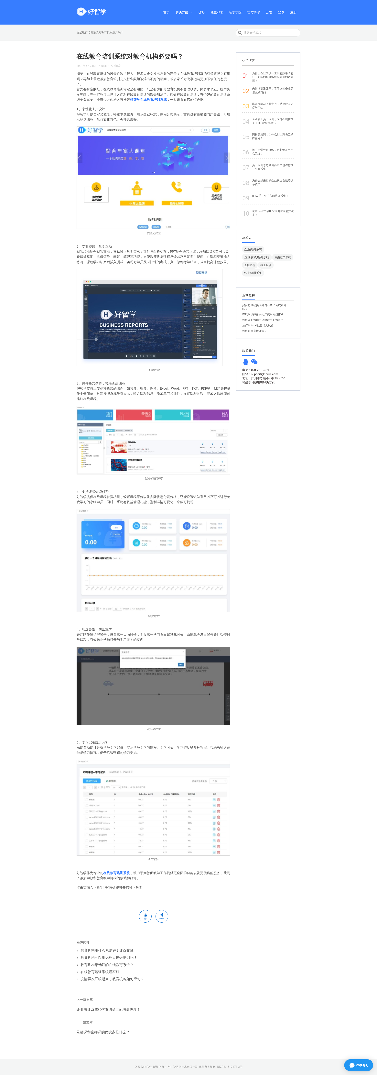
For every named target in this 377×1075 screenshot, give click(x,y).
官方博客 (253, 12)
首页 (166, 12)
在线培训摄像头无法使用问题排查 (263, 314)
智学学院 (235, 12)
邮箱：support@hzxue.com (260, 374)
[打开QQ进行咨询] (245, 363)
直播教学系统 (283, 257)
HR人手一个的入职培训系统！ (270, 195)
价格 (201, 12)
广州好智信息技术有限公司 (181, 1066)
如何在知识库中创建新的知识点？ (263, 319)
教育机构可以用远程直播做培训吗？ (109, 957)
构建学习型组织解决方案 (258, 382)
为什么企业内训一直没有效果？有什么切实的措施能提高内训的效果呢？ (272, 77)
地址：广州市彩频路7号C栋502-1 (264, 378)
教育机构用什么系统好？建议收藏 (107, 950)
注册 (293, 12)
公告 (269, 12)
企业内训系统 (253, 249)
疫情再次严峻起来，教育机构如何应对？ (112, 979)
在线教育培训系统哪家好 (100, 972)
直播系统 (249, 265)
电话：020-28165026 (256, 370)
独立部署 (216, 12)
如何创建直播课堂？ (254, 330)
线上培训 (265, 265)
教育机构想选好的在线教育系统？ (107, 965)
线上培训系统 (253, 273)
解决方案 (182, 12)
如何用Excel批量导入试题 (258, 325)
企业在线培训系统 (256, 257)
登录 (281, 12)
